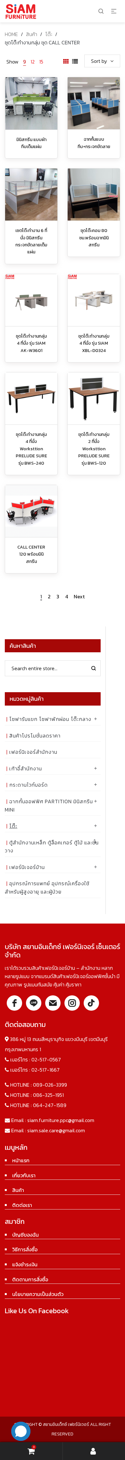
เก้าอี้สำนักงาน (25, 768)
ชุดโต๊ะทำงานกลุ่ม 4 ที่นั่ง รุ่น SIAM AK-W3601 (31, 343)
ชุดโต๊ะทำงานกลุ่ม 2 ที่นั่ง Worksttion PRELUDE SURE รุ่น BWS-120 (94, 449)
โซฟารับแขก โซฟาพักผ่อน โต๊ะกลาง (50, 719)
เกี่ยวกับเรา (24, 1175)
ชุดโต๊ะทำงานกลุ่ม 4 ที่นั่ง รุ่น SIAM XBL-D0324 (93, 343)
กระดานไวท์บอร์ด (28, 785)
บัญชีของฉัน (25, 1235)
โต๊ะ (48, 34)
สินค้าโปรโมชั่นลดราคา (35, 735)
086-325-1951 (48, 1095)
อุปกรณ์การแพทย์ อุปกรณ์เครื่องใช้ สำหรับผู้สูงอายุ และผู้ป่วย (47, 887)
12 (32, 61)
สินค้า (31, 34)
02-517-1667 (45, 1070)
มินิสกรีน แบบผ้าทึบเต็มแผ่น (31, 143)
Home (11, 34)
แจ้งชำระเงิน (25, 1264)
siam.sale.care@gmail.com (56, 1130)
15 (41, 61)
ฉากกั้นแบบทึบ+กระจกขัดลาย (94, 143)
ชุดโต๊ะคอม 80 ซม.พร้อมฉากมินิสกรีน (94, 237)
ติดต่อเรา (22, 1205)
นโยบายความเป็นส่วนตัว (37, 1294)
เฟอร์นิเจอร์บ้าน (27, 867)
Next (79, 596)
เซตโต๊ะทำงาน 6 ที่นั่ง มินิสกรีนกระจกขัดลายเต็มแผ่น (31, 241)
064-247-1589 (49, 1105)
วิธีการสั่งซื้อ (25, 1249)
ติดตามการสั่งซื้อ (30, 1279)
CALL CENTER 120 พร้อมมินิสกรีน (31, 554)
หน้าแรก (20, 1160)
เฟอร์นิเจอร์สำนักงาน (33, 752)
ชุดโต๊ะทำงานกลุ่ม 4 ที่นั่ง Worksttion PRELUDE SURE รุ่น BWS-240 (31, 449)
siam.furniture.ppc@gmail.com (60, 1120)
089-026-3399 (50, 1085)
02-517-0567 (46, 1059)
